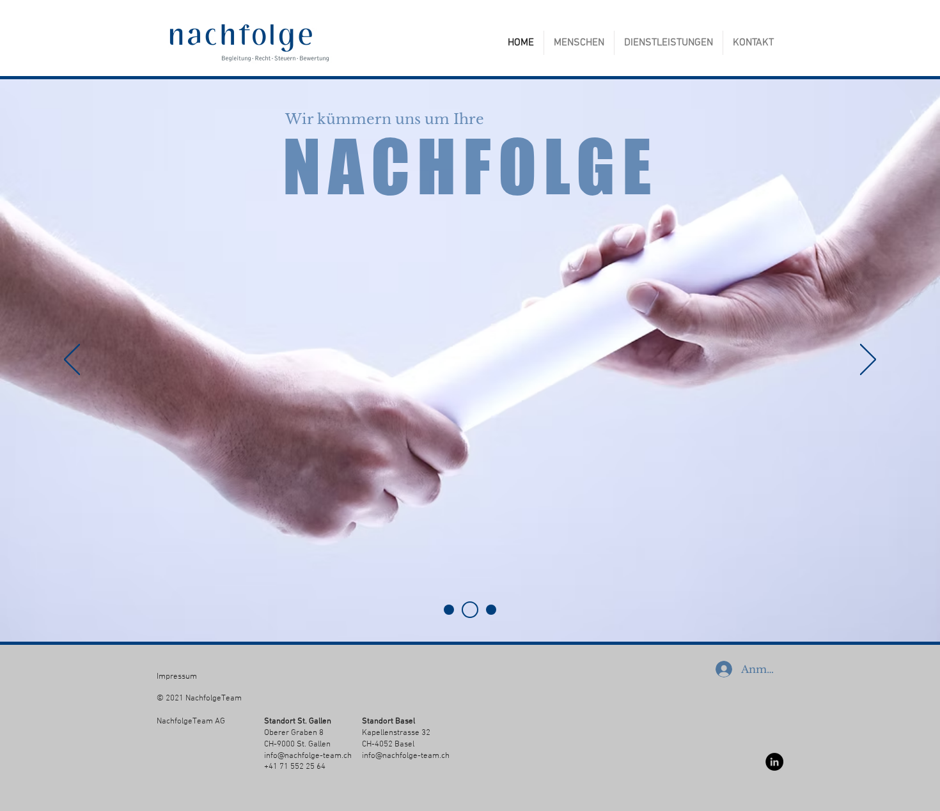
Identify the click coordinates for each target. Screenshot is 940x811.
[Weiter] (868, 360)
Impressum (177, 677)
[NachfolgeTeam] (470, 609)
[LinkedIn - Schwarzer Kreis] (774, 762)
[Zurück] (72, 360)
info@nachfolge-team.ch (308, 756)
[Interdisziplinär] (491, 610)
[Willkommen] (449, 610)
